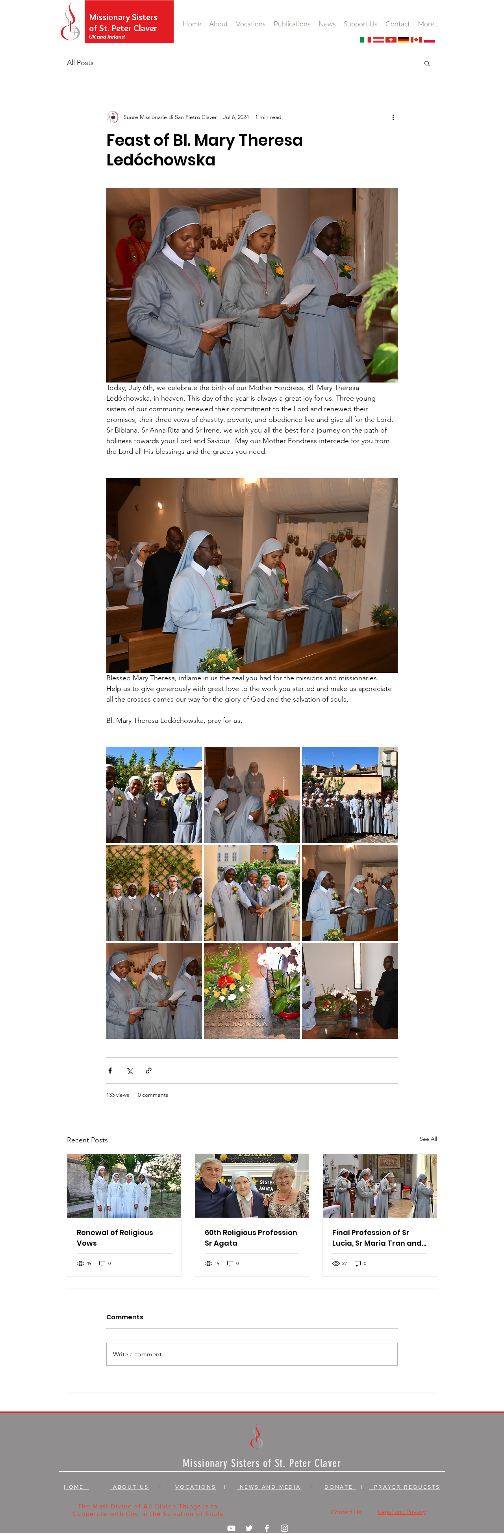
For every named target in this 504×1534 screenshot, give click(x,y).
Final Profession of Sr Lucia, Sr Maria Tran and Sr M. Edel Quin (377, 1238)
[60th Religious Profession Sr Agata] (252, 1186)
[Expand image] (154, 795)
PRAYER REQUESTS (405, 1487)
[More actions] (393, 117)
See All (428, 1138)
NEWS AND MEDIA (269, 1487)
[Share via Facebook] (110, 1070)
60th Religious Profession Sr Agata (251, 1238)
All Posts (80, 62)
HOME (76, 1487)
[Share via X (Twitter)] (129, 1070)
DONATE (340, 1487)
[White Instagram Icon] (284, 1528)
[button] (427, 63)
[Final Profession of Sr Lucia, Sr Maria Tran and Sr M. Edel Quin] (380, 1186)
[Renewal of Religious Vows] (124, 1186)
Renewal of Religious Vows (115, 1238)
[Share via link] (148, 1070)
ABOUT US (129, 1487)
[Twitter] (249, 1528)
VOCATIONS (195, 1487)
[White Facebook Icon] (267, 1528)
